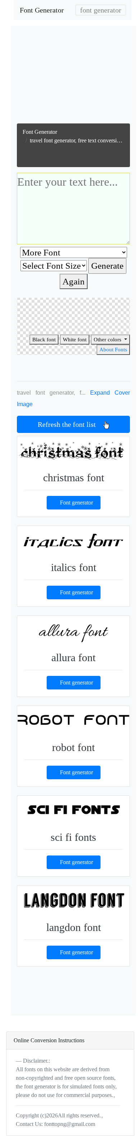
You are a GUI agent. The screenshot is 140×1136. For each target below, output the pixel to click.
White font (75, 339)
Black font (44, 339)
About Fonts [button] (113, 349)
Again (73, 281)
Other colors (108, 339)
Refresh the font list (70, 424)
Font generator (76, 502)
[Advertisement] (74, 76)
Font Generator (42, 10)
